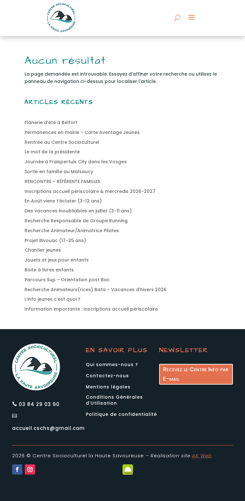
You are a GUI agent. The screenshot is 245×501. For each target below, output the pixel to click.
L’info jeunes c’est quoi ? (52, 299)
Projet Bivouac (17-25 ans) (55, 240)
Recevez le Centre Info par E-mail (195, 374)
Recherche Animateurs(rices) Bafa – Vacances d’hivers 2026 (96, 289)
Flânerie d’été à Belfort (51, 122)
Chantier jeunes (43, 250)
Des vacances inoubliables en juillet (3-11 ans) (78, 211)
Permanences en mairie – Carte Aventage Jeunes (82, 132)
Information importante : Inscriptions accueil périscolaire (91, 309)
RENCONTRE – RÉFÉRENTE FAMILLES (62, 181)
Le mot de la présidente (52, 152)
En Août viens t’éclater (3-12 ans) (63, 201)
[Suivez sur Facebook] (17, 469)
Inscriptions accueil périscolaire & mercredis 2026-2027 (90, 191)
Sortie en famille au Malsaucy (59, 171)
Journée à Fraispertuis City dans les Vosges (76, 161)
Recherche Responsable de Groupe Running (76, 220)
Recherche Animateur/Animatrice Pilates (72, 230)
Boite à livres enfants (49, 270)
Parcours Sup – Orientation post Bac (67, 279)
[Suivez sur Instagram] (30, 469)
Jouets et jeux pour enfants (57, 260)
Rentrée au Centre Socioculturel (62, 142)
